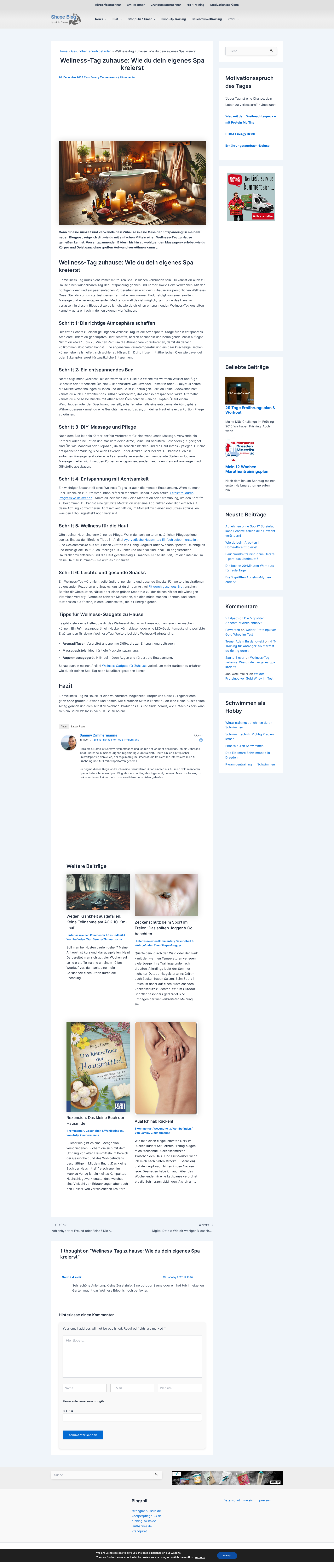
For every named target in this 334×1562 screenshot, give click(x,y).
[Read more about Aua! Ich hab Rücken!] (166, 1068)
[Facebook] (201, 740)
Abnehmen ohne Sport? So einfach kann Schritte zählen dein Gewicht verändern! (250, 530)
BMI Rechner (136, 5)
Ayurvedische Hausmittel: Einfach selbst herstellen (161, 540)
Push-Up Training (173, 19)
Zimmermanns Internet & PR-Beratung (116, 739)
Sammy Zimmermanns (98, 735)
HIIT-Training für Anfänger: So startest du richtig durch (250, 646)
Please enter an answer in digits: (84, 1401)
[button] (105, 19)
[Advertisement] (132, 112)
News (99, 19)
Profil (231, 19)
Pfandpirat (139, 1531)
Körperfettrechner (108, 5)
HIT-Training (195, 5)
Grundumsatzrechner (166, 5)
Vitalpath (232, 618)
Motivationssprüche (224, 5)
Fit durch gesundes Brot (166, 586)
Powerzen (232, 630)
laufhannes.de (142, 1526)
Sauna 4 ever (71, 1277)
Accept (227, 1555)
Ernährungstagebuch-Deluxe (247, 145)
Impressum (264, 1500)
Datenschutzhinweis (238, 1500)
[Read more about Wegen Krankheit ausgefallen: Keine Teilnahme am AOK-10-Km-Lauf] (98, 892)
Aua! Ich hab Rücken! (154, 1121)
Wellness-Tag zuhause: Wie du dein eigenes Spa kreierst (250, 662)
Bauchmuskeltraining (207, 19)
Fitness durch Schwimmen (244, 746)
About (64, 726)
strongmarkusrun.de (146, 1511)
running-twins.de (144, 1521)
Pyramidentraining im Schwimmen (250, 764)
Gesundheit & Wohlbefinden (104, 1130)
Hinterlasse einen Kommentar (85, 935)
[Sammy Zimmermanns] (69, 742)
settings (200, 1557)
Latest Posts (78, 726)
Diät (115, 19)
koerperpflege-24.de (147, 1516)
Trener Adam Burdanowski (244, 641)
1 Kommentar (127, 77)
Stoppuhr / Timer (140, 19)
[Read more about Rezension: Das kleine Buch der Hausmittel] (98, 1066)
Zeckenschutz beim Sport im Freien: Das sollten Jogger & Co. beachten (164, 928)
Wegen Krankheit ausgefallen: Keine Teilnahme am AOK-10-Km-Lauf (96, 922)
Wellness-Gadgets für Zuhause (124, 666)
